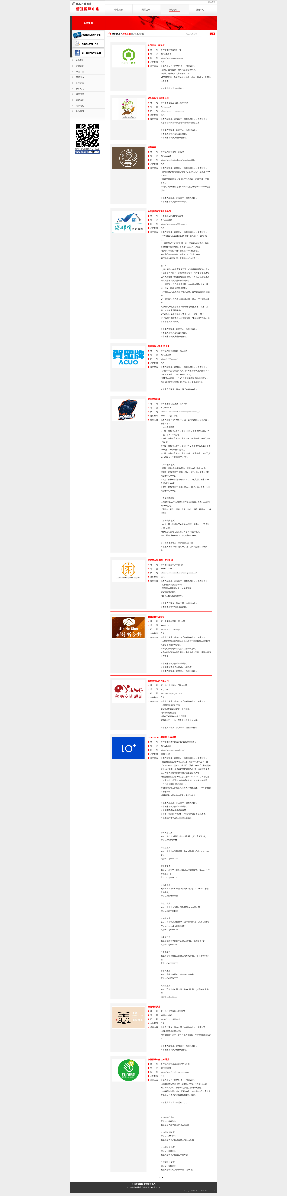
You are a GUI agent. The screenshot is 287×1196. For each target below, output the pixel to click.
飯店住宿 (80, 71)
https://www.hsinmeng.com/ (172, 58)
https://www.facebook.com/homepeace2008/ (179, 573)
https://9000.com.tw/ (169, 359)
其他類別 (80, 111)
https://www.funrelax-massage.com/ (175, 1072)
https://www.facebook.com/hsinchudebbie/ (178, 160)
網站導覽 (211, 2)
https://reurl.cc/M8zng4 (170, 629)
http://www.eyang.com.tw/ (171, 693)
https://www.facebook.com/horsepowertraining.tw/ (181, 412)
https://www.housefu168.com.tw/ (174, 224)
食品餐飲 (80, 60)
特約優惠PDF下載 (185, 543)
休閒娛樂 (80, 66)
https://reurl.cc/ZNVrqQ (170, 1019)
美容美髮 (80, 105)
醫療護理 (80, 94)
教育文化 (80, 88)
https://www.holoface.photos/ (172, 750)
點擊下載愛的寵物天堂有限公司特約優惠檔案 (180, 122)
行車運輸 (80, 83)
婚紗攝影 (80, 100)
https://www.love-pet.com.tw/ (172, 111)
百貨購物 (80, 77)
